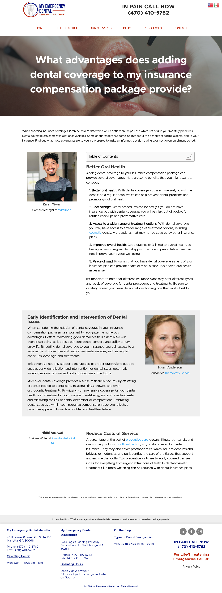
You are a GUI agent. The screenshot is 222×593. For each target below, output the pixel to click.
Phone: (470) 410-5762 (23, 546)
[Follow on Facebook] (191, 531)
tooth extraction (128, 444)
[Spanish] (216, 5)
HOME (40, 28)
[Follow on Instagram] (199, 531)
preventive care (136, 439)
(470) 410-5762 (148, 12)
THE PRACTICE (67, 28)
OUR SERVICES (101, 28)
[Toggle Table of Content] (187, 157)
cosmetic (95, 232)
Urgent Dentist (59, 519)
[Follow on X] (183, 531)
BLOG (127, 28)
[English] (211, 5)
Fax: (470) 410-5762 (21, 550)
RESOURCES (153, 28)
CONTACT (180, 28)
